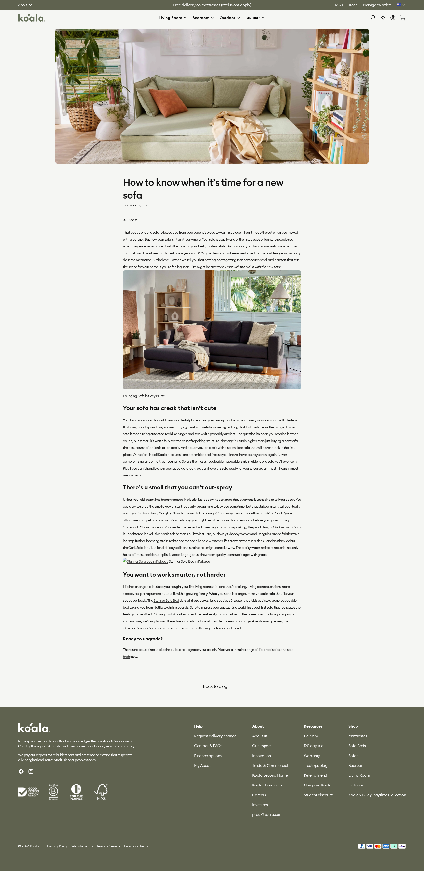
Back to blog (215, 686)
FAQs (339, 5)
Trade (353, 5)
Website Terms (82, 846)
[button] (173, 18)
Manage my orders (377, 5)
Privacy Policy (57, 846)
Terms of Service (108, 846)
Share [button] (133, 220)
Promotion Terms (136, 846)
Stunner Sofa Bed (166, 600)
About (22, 5)
